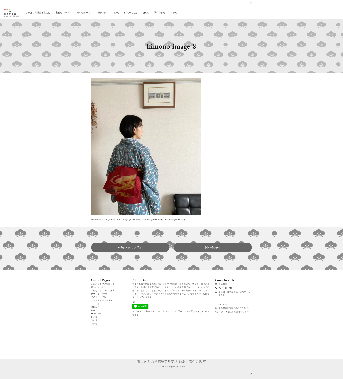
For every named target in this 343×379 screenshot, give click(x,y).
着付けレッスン (98, 287)
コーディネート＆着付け (103, 300)
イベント (95, 303)
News (94, 310)
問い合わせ (96, 320)
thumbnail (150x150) (174, 219)
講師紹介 (95, 307)
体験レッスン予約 (99, 293)
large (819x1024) (132, 219)
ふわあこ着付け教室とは (103, 284)
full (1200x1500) (112, 219)
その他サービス (98, 297)
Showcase (96, 313)
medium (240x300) (152, 219)
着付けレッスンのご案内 (103, 290)
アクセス (95, 323)
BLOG (94, 317)
